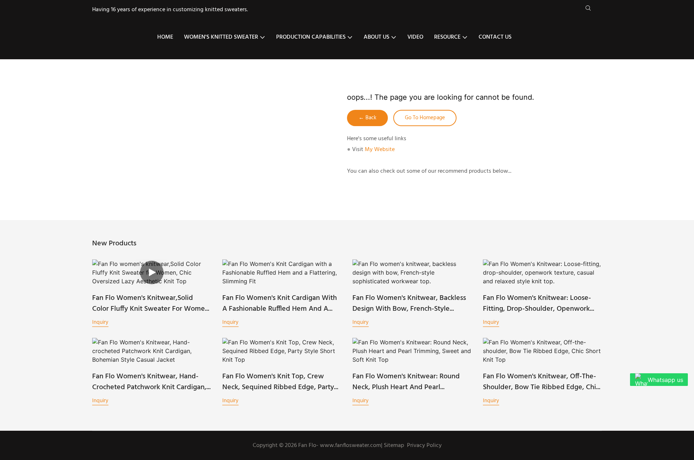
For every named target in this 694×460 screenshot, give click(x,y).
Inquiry (100, 322)
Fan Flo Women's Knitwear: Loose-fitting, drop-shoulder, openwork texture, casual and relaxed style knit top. (537, 303)
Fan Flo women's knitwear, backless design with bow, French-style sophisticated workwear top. (409, 303)
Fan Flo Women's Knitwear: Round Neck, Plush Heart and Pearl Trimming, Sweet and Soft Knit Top (407, 382)
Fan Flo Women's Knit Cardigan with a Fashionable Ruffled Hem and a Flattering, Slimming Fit (279, 303)
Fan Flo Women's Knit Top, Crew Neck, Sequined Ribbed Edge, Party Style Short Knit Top (278, 382)
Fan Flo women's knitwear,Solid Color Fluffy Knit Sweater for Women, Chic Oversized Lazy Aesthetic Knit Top (151, 303)
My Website (380, 149)
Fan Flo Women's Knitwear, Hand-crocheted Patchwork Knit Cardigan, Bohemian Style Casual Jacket (149, 382)
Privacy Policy (424, 445)
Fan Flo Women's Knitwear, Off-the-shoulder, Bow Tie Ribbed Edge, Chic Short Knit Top (541, 382)
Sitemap (393, 445)
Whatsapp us (665, 379)
